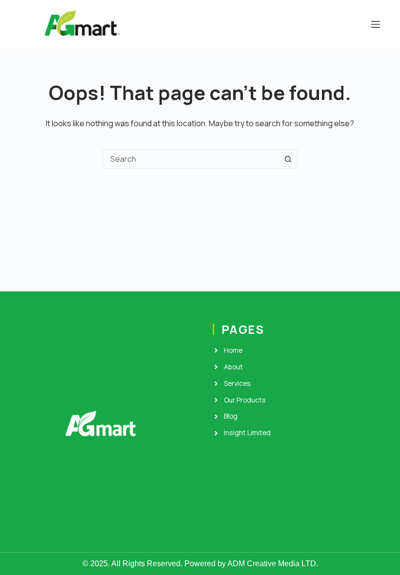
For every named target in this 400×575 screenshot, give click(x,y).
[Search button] (288, 159)
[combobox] (191, 159)
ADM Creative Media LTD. (272, 563)
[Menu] (375, 24)
